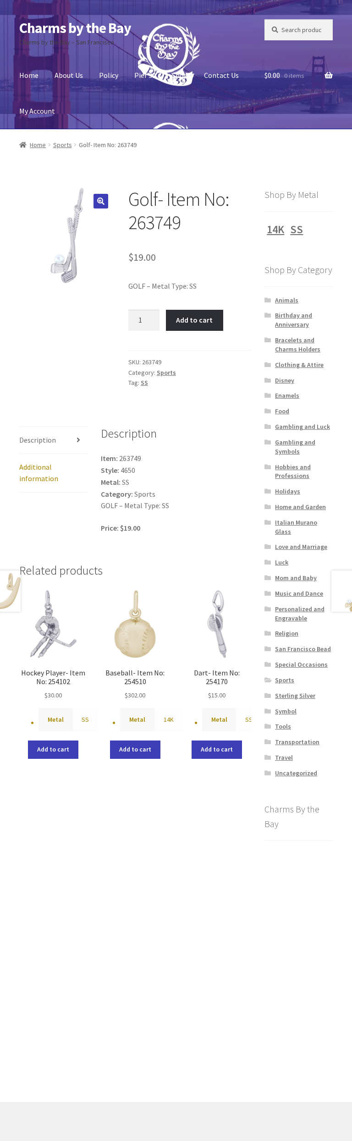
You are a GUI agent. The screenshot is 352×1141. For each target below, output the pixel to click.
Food (282, 411)
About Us (69, 75)
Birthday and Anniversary (293, 320)
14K (169, 719)
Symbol (286, 711)
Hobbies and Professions (293, 471)
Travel (284, 757)
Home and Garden (300, 507)
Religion (286, 633)
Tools (283, 726)
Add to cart (194, 319)
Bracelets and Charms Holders (297, 344)
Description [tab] (37, 439)
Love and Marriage (301, 547)
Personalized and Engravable (299, 613)
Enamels (287, 395)
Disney (284, 380)
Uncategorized (296, 773)
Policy (108, 75)
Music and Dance (299, 593)
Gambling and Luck (302, 426)
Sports (62, 145)
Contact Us (221, 75)
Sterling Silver (295, 695)
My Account (37, 110)
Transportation (297, 742)
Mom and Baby (296, 578)
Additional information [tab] (38, 472)
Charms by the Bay (75, 28)
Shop (180, 75)
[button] (101, 201)
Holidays (287, 491)
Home (28, 75)
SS (144, 383)
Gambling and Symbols (295, 446)
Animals (286, 300)
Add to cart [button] (53, 749)
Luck (281, 562)
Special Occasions (301, 664)
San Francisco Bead (303, 649)
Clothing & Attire (299, 365)
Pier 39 (145, 75)
